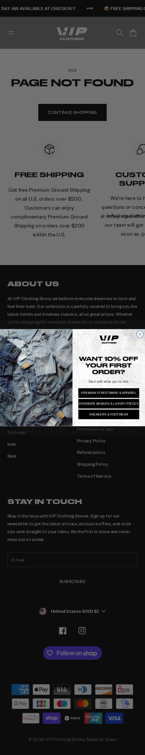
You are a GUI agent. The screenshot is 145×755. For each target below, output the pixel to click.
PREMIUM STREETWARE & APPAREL (108, 393)
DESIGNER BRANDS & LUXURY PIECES (108, 403)
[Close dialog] (140, 334)
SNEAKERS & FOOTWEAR (108, 414)
